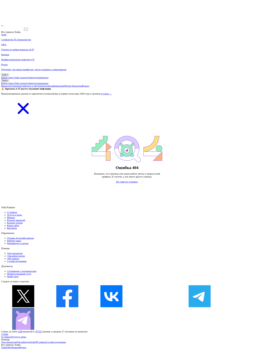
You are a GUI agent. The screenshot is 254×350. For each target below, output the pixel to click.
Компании (58, 86)
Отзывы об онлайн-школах (20, 238)
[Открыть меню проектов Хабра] (2, 25)
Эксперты (48, 86)
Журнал (85, 86)
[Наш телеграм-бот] (23, 329)
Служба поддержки (17, 261)
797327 (38, 331)
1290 (20, 331)
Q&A (9, 347)
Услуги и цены (14, 215)
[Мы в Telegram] (200, 306)
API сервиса (13, 258)
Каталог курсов (15, 223)
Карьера (16, 347)
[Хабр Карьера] (12, 29)
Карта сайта (13, 225)
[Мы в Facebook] (67, 306)
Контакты (12, 228)
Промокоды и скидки (18, 243)
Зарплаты (76, 86)
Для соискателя (14, 253)
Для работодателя (16, 256)
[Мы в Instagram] (155, 306)
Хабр (3, 347)
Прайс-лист (13, 276)
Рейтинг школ (14, 240)
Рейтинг (67, 86)
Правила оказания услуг (19, 274)
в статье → (106, 93)
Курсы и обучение (34, 86)
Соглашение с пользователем (21, 271)
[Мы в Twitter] (23, 306)
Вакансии (6, 86)
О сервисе (12, 212)
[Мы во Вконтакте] (111, 306)
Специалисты (18, 86)
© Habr (4, 334)
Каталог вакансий (16, 220)
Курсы (23, 347)
